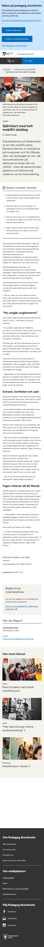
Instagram (12, 925)
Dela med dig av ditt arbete (14, 860)
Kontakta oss (8, 855)
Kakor (5, 883)
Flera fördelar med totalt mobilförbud (18, 688)
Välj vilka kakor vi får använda (14, 46)
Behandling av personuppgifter (16, 888)
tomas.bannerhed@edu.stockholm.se (18, 639)
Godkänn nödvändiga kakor (17, 39)
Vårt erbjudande (9, 844)
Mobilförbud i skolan (15, 766)
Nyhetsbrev (12, 918)
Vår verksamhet (9, 849)
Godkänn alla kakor (14, 30)
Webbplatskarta (9, 894)
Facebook (12, 911)
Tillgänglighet (8, 878)
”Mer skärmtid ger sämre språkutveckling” (17, 728)
